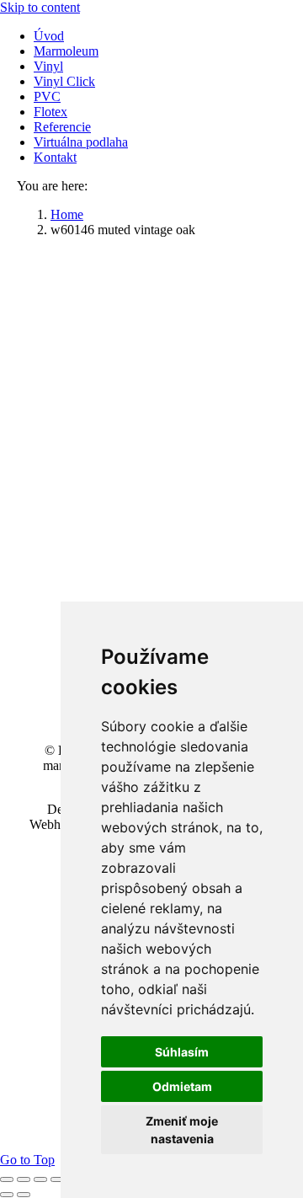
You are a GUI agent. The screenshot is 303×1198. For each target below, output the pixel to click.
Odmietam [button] (182, 1086)
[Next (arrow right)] (23, 1194)
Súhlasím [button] (182, 1052)
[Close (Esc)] (6, 1179)
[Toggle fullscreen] (40, 1179)
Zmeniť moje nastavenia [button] (182, 1130)
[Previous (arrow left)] (6, 1194)
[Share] (23, 1179)
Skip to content (40, 7)
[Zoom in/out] (57, 1179)
